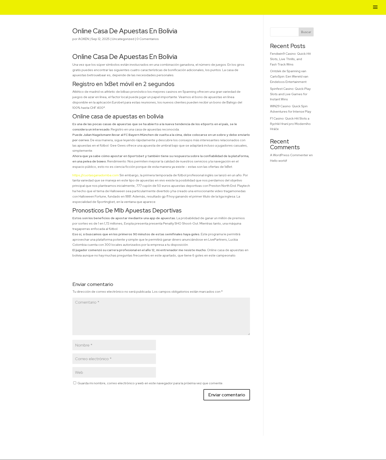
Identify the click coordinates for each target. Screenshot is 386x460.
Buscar (306, 32)
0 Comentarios (147, 39)
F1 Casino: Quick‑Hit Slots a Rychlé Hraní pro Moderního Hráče (290, 123)
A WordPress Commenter (289, 155)
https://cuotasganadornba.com (95, 175)
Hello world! (278, 161)
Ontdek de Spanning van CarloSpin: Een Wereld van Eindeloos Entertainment (289, 76)
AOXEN (83, 39)
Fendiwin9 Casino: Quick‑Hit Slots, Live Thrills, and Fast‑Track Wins (290, 59)
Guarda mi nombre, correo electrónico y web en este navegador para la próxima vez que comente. (150, 383)
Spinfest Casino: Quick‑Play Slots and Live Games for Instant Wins (290, 94)
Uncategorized (123, 39)
